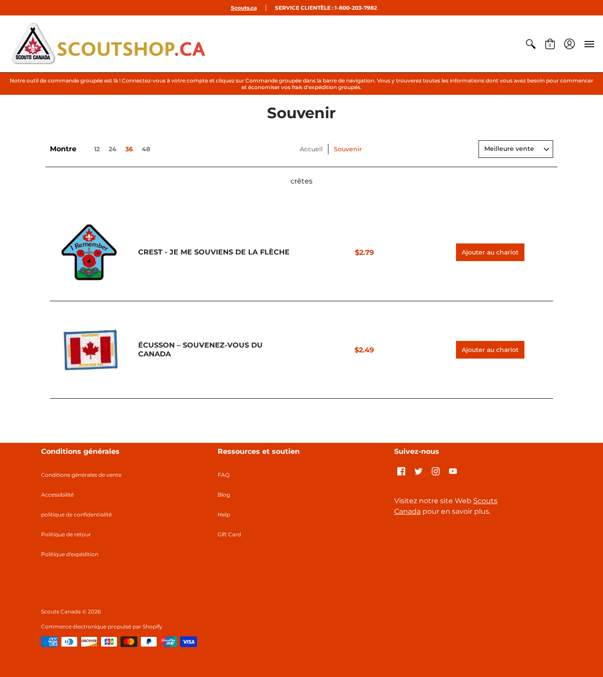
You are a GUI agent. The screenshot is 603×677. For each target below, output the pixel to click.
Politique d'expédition (69, 554)
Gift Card (229, 534)
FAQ (224, 474)
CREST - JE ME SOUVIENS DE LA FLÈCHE (214, 252)
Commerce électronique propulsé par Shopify (101, 626)
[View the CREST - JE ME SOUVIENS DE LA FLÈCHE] (89, 252)
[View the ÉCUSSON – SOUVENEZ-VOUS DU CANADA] (89, 349)
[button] (530, 43)
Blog (224, 494)
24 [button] (113, 149)
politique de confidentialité (76, 514)
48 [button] (146, 149)
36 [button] (129, 149)
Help (224, 514)
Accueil (311, 149)
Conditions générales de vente (81, 474)
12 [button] (97, 149)
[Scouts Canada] (108, 43)
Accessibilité (57, 494)
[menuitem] (530, 43)
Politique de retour (66, 534)
